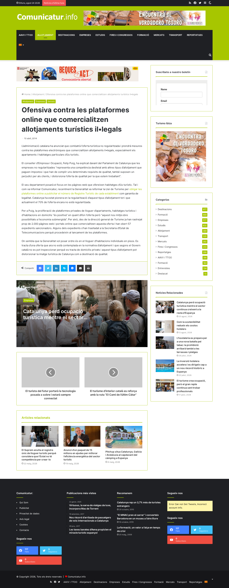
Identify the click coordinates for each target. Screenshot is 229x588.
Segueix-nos (175, 493)
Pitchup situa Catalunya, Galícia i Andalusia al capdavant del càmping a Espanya (123, 454)
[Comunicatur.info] (47, 16)
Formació (143, 35)
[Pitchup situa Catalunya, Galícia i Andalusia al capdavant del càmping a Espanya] (123, 437)
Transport (175, 35)
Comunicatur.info (77, 576)
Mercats (159, 35)
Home (27, 94)
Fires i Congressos (121, 35)
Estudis (100, 35)
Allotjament (45, 35)
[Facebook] (40, 268)
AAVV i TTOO (26, 35)
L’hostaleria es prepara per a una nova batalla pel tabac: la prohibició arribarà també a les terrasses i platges (192, 345)
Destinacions (66, 35)
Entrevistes (164, 268)
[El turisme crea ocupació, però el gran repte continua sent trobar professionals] (165, 385)
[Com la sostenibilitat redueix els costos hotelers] (165, 326)
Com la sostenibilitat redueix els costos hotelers (188, 325)
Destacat (163, 273)
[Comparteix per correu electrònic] (80, 268)
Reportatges (195, 35)
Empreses (85, 35)
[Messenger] (72, 268)
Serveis (51, 101)
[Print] (88, 268)
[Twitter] (48, 268)
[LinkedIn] (56, 268)
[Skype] (64, 268)
